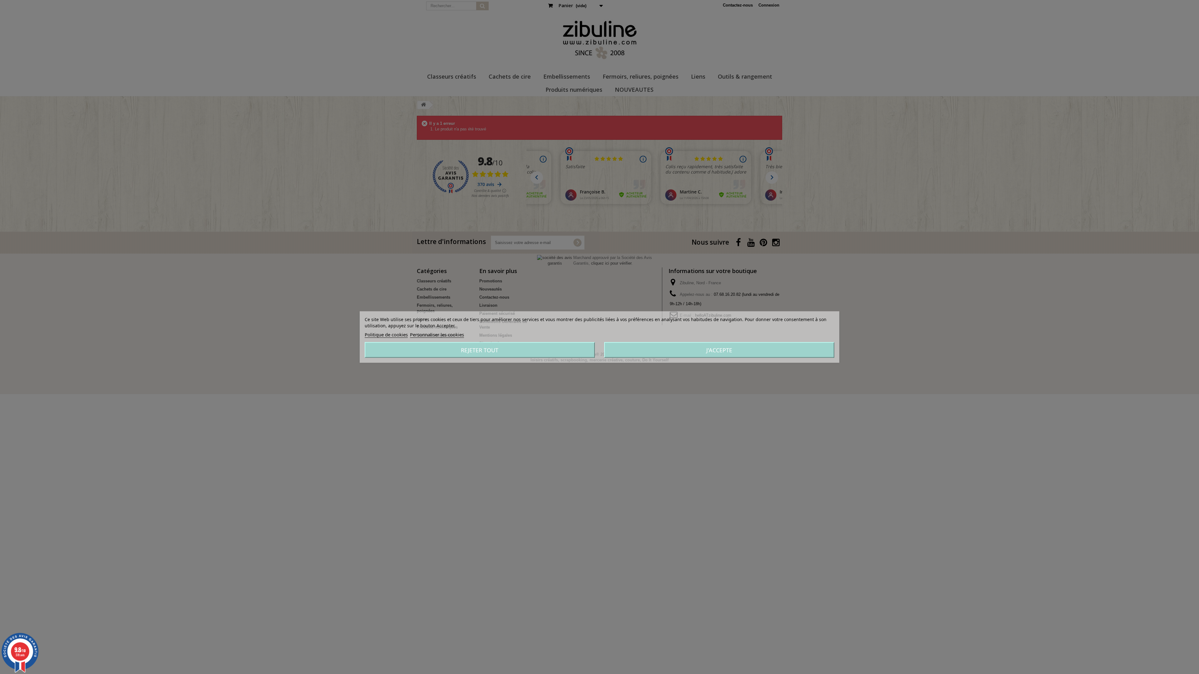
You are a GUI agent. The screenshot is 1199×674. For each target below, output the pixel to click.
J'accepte (719, 350)
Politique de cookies (386, 334)
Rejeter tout (479, 350)
